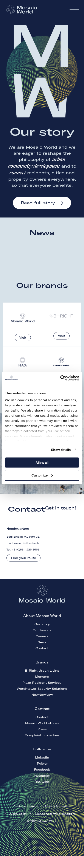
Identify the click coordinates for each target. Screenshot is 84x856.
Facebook (42, 769)
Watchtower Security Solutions (42, 689)
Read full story (38, 202)
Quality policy (18, 813)
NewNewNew (42, 695)
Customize (39, 475)
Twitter (42, 763)
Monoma (42, 677)
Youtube (42, 782)
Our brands (42, 630)
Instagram (42, 775)
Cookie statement (26, 806)
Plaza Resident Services (42, 683)
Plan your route (23, 558)
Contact (42, 648)
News (42, 642)
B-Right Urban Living (42, 670)
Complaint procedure (42, 735)
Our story (42, 624)
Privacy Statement (57, 806)
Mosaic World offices (42, 723)
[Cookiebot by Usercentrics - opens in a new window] (60, 378)
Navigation (74, 8)
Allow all (42, 462)
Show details (61, 449)
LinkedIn (42, 757)
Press (42, 729)
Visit (22, 337)
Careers (42, 636)
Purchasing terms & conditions (54, 813)
